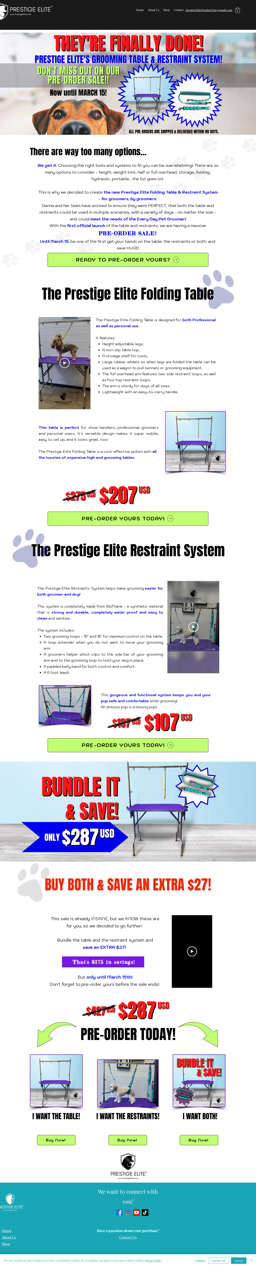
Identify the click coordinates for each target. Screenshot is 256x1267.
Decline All (218, 1261)
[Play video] (65, 363)
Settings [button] (200, 1260)
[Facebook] (119, 1212)
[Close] (251, 1260)
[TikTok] (145, 1212)
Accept (238, 1261)
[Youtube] (136, 1212)
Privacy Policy (153, 1260)
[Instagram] (128, 1212)
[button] (237, 10)
